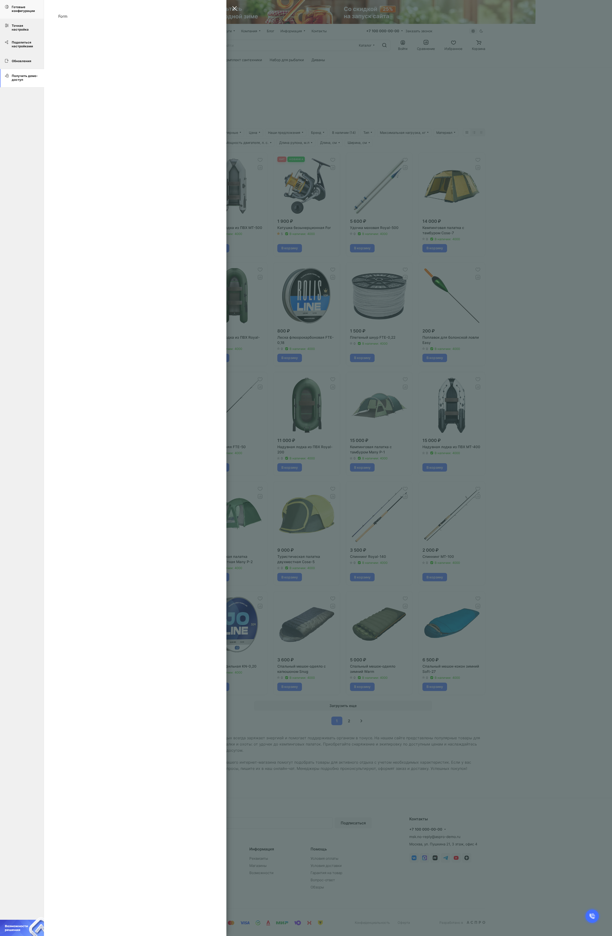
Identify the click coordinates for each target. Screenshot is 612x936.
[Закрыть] (233, 9)
